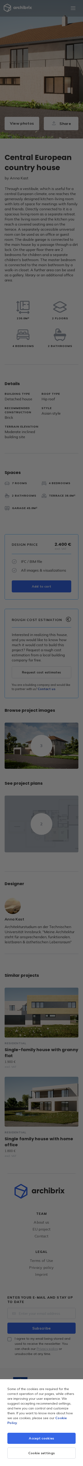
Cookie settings (41, 1453)
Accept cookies (41, 1438)
